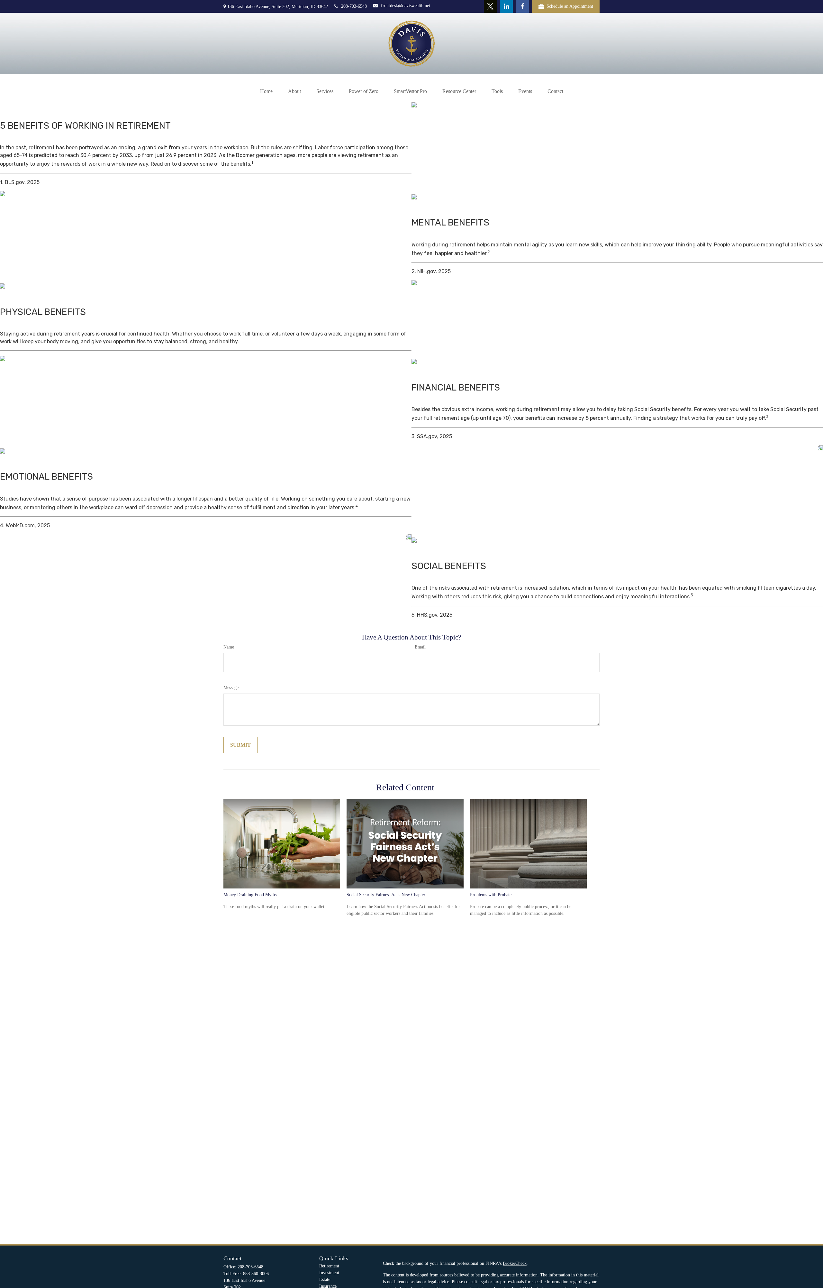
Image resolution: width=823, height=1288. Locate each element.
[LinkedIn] (506, 6)
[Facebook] (522, 6)
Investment (329, 1272)
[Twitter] (490, 6)
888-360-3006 (256, 1273)
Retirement (329, 1266)
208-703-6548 (354, 6)
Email (420, 647)
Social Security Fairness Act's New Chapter (386, 894)
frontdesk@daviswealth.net (405, 5)
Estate (324, 1279)
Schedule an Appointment (570, 6)
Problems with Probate (490, 894)
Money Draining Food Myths (249, 894)
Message (231, 687)
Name (228, 647)
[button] (266, 91)
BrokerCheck (515, 1263)
